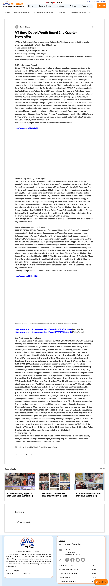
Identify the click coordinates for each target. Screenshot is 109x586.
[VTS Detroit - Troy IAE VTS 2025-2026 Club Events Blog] (54, 481)
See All (102, 468)
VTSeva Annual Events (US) (43, 12)
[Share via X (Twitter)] (21, 454)
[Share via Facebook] (16, 454)
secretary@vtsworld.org (73, 544)
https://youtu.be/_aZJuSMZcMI (26, 128)
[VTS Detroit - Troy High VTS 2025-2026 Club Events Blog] (20, 481)
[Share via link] (32, 454)
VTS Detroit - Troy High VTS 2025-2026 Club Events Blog (20, 494)
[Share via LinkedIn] (27, 454)
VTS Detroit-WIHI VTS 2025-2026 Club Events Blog (88, 494)
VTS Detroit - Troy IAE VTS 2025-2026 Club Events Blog (54, 494)
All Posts (7, 12)
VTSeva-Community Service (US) (81, 12)
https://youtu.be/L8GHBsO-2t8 (26, 276)
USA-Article (61, 12)
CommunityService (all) (22, 12)
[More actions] (92, 27)
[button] (61, 6)
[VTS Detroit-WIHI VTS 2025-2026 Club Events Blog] (89, 481)
